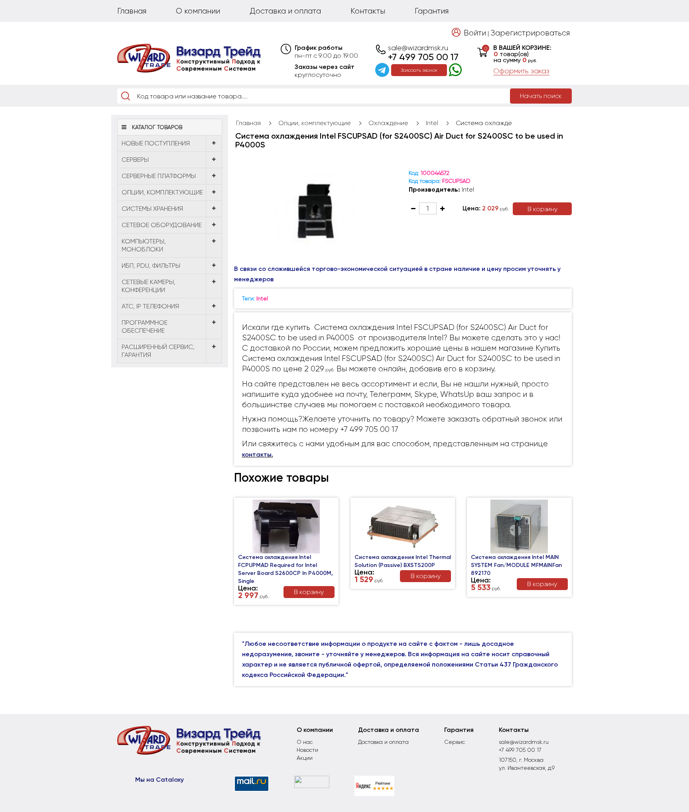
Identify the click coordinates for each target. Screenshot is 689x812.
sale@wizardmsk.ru (418, 48)
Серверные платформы (159, 176)
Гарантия (432, 11)
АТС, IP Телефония (150, 306)
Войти (475, 32)
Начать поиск (541, 96)
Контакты (367, 11)
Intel (432, 123)
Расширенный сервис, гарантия (158, 351)
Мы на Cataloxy (159, 779)
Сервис (454, 742)
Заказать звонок (419, 70)
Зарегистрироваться (530, 32)
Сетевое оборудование (162, 225)
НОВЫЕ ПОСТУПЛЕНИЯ (156, 143)
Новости (307, 750)
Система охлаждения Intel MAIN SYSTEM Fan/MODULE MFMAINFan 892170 (516, 565)
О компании (198, 11)
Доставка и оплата (285, 11)
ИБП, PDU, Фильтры (151, 265)
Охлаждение (388, 123)
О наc (305, 742)
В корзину (542, 209)
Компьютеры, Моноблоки (144, 245)
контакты (257, 454)
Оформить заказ (521, 71)
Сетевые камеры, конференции (148, 286)
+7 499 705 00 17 (423, 57)
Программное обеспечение (144, 326)
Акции (305, 758)
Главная (131, 11)
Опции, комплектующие (162, 192)
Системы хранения (152, 208)
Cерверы (135, 159)
